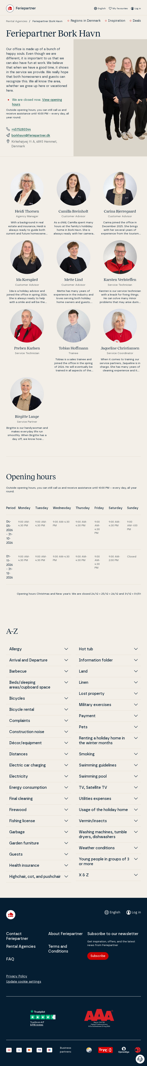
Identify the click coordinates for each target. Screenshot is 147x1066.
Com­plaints (19, 721)
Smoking (87, 754)
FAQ (10, 959)
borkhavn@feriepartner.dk (30, 135)
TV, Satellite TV (93, 788)
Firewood (17, 810)
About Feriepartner (65, 934)
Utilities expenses (95, 799)
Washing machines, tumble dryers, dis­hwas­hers (103, 834)
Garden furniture (24, 843)
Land (83, 671)
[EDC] (89, 1050)
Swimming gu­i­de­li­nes (97, 765)
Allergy (15, 649)
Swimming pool (93, 776)
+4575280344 (21, 129)
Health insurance (24, 865)
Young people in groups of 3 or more (104, 861)
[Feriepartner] (21, 8)
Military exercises (95, 705)
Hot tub (86, 649)
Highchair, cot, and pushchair (35, 877)
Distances (18, 754)
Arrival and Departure (28, 660)
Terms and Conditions (58, 949)
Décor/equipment (25, 743)
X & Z (84, 875)
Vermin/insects (93, 821)
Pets (83, 727)
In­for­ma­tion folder (96, 660)
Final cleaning (21, 799)
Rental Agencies (16, 21)
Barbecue (18, 671)
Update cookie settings (23, 981)
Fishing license (22, 821)
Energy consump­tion (28, 788)
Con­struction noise (26, 732)
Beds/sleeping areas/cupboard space (29, 685)
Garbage (17, 832)
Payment (87, 716)
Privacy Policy (16, 976)
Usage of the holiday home (103, 810)
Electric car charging (27, 765)
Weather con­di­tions (97, 848)
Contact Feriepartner (17, 936)
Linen (83, 682)
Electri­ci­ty (18, 776)
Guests (16, 854)
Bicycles (17, 698)
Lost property (92, 694)
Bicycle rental (21, 710)
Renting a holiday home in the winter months (102, 740)
